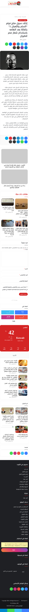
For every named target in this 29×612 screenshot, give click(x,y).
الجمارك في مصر (24, 512)
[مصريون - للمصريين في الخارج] (14, 3)
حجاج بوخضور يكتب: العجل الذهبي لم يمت (11, 384)
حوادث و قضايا (18, 17)
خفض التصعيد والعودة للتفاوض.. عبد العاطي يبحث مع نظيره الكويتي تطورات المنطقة (9, 377)
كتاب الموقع (25, 524)
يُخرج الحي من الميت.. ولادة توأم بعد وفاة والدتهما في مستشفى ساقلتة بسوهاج (10, 369)
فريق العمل (25, 472)
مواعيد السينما (24, 529)
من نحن (26, 469)
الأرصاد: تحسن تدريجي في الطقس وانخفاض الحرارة (10, 361)
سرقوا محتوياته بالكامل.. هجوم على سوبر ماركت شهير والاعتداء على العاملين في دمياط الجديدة (8, 231)
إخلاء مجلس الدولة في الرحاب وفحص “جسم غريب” (8, 208)
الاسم (26, 269)
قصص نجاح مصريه (23, 522)
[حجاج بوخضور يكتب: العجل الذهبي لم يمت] (22, 386)
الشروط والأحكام (24, 487)
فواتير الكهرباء (24, 519)
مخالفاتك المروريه (23, 527)
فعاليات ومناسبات (23, 484)
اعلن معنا (25, 479)
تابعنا (13, 550)
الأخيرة (14, 355)
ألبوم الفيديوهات (23, 482)
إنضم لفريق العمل (23, 474)
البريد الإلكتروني (23, 275)
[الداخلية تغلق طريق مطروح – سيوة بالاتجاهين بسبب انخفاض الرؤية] (21, 204)
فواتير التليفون (24, 517)
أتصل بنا (26, 477)
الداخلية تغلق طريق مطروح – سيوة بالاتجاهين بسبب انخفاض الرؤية (22, 213)
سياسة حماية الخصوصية (22, 489)
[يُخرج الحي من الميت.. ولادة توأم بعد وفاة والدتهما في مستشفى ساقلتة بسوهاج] (22, 370)
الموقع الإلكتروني (23, 281)
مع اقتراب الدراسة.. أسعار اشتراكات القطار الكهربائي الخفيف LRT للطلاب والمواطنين (10, 393)
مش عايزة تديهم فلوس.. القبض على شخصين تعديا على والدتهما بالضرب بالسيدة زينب (21, 230)
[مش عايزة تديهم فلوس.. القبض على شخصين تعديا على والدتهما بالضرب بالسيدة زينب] (21, 223)
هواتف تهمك (24, 534)
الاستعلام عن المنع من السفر (21, 507)
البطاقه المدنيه (24, 509)
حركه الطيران (25, 514)
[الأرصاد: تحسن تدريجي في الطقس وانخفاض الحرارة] (22, 363)
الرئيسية (24, 17)
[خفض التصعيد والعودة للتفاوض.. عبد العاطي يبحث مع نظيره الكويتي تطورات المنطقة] (22, 378)
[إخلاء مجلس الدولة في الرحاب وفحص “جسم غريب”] (7, 202)
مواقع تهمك (25, 532)
